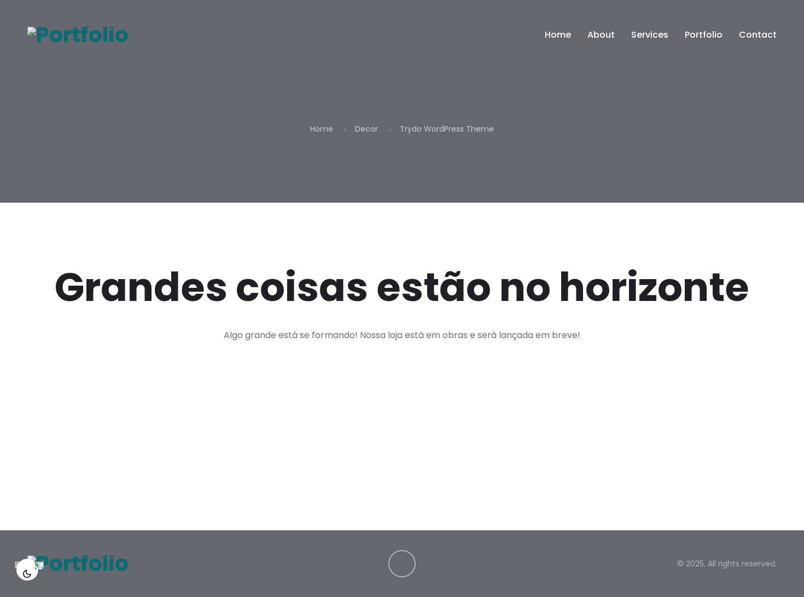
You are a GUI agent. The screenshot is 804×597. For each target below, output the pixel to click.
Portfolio (704, 34)
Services (649, 34)
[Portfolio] (78, 35)
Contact (758, 34)
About (601, 34)
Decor (366, 128)
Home (558, 34)
